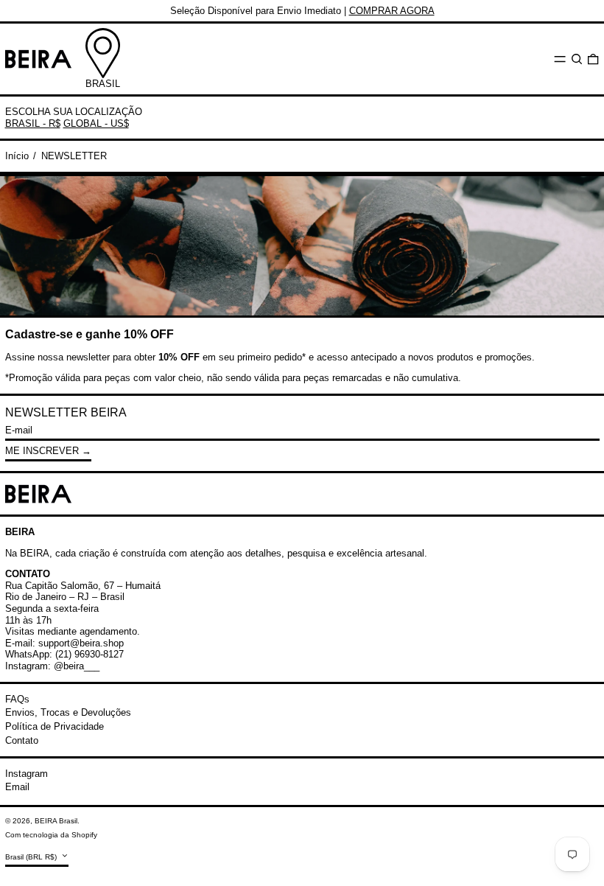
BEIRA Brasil (56, 821)
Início (17, 155)
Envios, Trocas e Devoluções (68, 712)
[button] (577, 58)
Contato (21, 740)
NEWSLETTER (74, 155)
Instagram (26, 773)
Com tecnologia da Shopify (51, 835)
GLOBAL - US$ (96, 123)
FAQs (17, 699)
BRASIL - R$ (32, 123)
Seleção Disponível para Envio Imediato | (302, 10)
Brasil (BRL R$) (32, 857)
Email (17, 786)
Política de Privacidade (54, 726)
